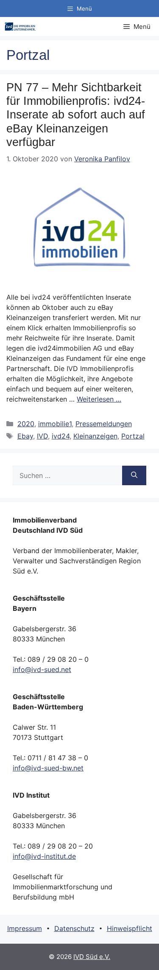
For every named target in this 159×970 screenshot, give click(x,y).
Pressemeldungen (103, 423)
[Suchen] (134, 475)
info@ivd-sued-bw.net (48, 768)
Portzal (133, 436)
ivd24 (61, 436)
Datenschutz (74, 928)
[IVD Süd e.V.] (20, 26)
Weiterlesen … (99, 399)
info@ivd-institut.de (44, 856)
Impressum (24, 928)
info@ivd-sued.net (42, 669)
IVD (42, 436)
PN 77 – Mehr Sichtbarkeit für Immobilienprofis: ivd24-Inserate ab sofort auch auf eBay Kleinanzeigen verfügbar (75, 115)
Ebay (25, 436)
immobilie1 (55, 423)
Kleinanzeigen (95, 436)
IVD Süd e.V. (91, 957)
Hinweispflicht (129, 928)
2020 (25, 423)
